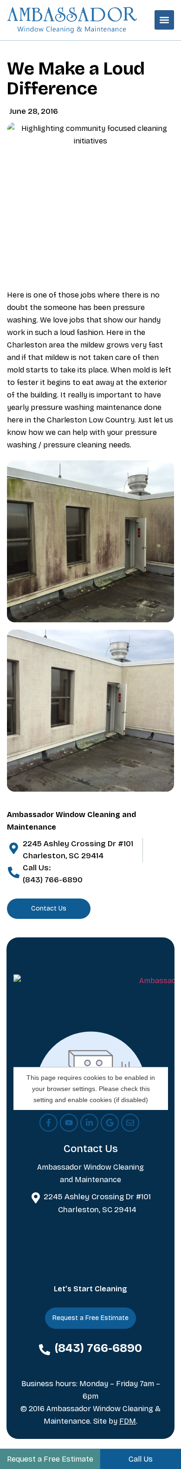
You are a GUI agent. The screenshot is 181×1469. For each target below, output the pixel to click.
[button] (164, 20)
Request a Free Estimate (50, 1459)
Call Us (141, 1459)
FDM (127, 1421)
